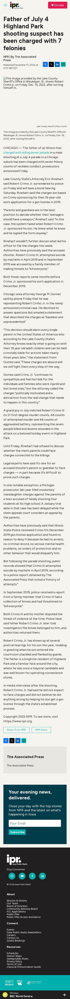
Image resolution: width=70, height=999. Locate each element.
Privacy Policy (14, 961)
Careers (11, 935)
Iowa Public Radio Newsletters (24, 932)
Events (10, 929)
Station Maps (14, 956)
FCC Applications (16, 911)
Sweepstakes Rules (17, 958)
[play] (5, 994)
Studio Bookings (16, 940)
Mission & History (17, 900)
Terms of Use (14, 964)
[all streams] (65, 994)
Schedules (13, 953)
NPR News (41, 729)
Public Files (13, 914)
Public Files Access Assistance (24, 917)
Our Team (12, 903)
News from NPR (16, 729)
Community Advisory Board (22, 908)
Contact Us (13, 937)
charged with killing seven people (26, 152)
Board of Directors (17, 906)
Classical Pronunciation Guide (24, 966)
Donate (59, 5)
